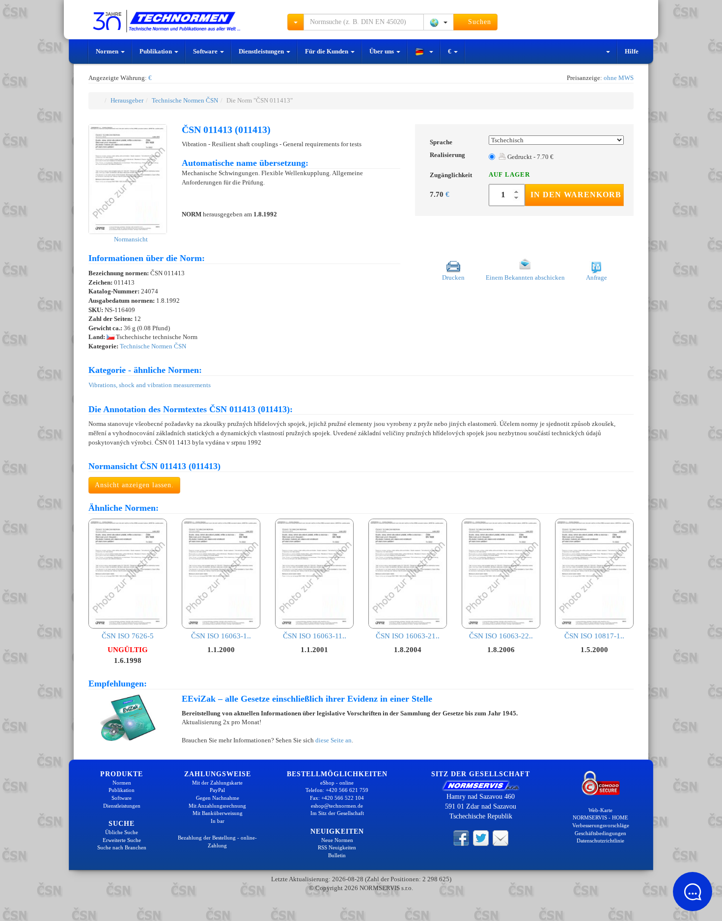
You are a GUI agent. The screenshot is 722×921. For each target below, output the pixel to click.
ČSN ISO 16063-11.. (314, 636)
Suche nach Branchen (121, 847)
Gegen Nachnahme (217, 798)
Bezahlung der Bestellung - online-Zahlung (217, 841)
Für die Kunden (327, 51)
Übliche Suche (121, 832)
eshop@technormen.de (337, 806)
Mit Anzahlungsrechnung (217, 806)
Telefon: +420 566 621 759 (336, 790)
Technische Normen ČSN (185, 100)
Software (206, 51)
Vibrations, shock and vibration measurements (149, 385)
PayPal (217, 790)
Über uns (382, 51)
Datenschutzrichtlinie (600, 840)
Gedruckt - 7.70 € (530, 156)
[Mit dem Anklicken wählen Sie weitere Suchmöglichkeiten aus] (295, 22)
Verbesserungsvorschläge (600, 825)
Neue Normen (337, 840)
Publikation (156, 51)
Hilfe (632, 51)
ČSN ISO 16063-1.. (221, 636)
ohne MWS (619, 77)
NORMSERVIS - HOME (600, 817)
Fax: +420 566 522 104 (337, 798)
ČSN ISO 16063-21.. (408, 636)
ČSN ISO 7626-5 (128, 636)
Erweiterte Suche (122, 840)
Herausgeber (127, 100)
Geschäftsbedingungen (600, 833)
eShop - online (337, 783)
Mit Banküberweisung (218, 813)
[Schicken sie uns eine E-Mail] (500, 838)
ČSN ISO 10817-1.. (594, 636)
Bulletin (337, 855)
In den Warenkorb (575, 194)
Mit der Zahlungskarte (217, 783)
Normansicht (130, 239)
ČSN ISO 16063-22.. (501, 636)
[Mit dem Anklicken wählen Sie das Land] (438, 22)
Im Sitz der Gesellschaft (337, 813)
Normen (108, 51)
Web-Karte (600, 810)
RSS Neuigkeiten (337, 847)
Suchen (478, 22)
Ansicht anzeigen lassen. (134, 485)
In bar (217, 821)
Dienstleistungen (262, 51)
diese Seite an (333, 740)
